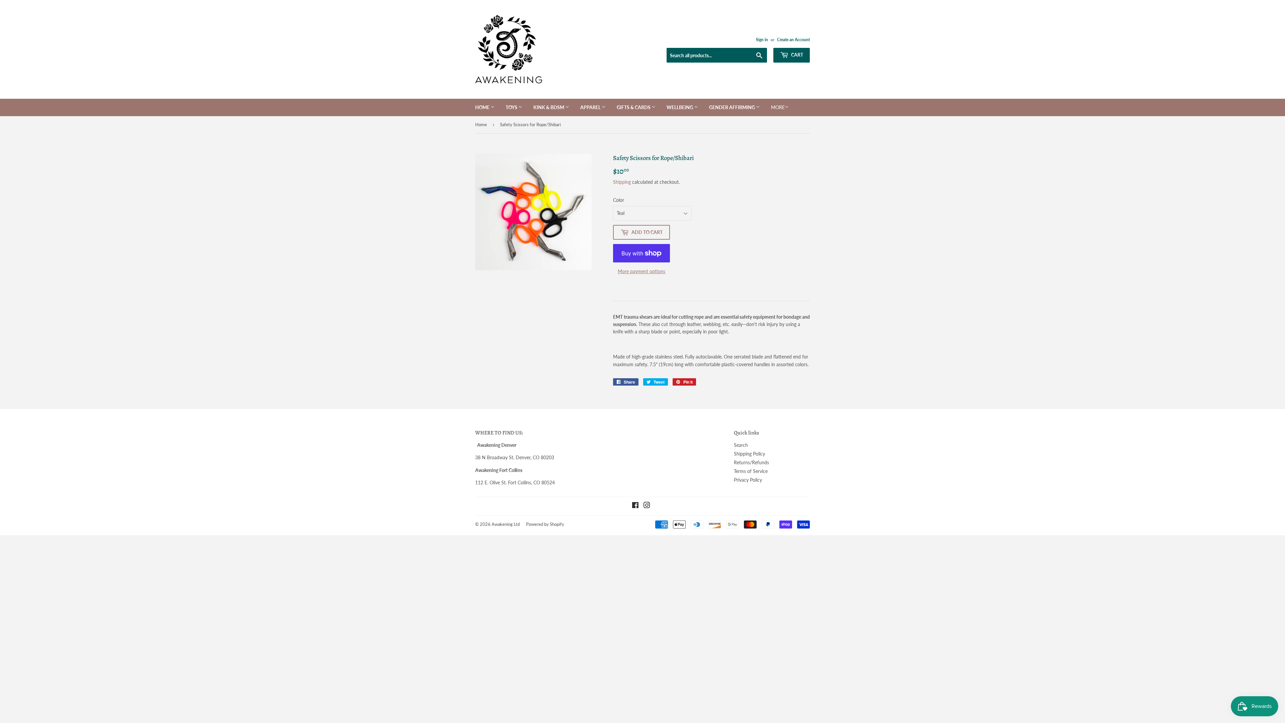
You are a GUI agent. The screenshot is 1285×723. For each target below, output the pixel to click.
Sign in (762, 39)
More (778, 107)
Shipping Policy (749, 454)
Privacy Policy (748, 480)
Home (483, 107)
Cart (796, 55)
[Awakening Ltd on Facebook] (635, 506)
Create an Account (793, 39)
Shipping (622, 182)
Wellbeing (680, 107)
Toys (512, 107)
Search (741, 445)
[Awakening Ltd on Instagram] (647, 506)
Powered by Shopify (545, 524)
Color (618, 200)
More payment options (641, 271)
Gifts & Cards (634, 107)
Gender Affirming (732, 107)
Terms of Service (751, 471)
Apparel (591, 107)
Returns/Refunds (751, 462)
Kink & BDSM (549, 107)
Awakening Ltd (506, 524)
